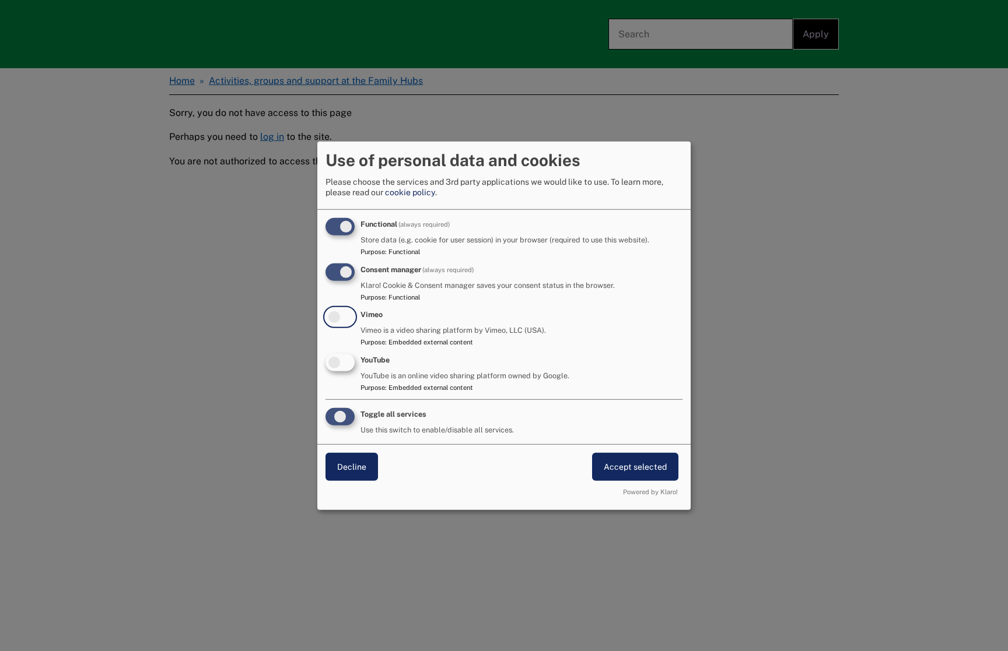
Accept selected (635, 466)
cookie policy (410, 192)
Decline (351, 466)
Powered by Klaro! (650, 492)
